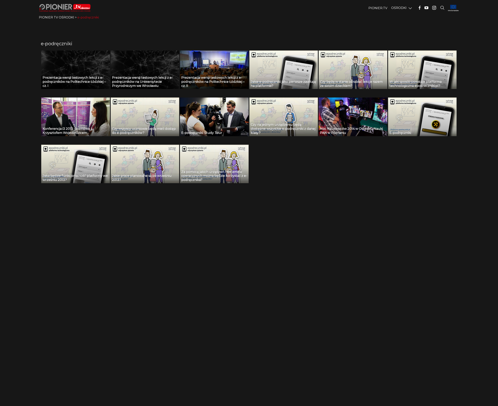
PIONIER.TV (377, 8)
